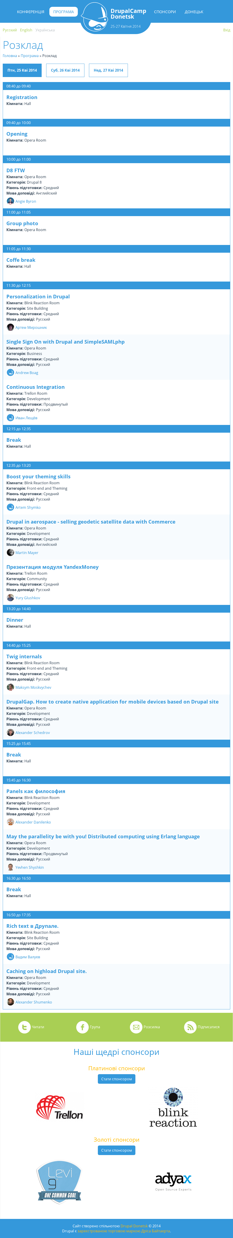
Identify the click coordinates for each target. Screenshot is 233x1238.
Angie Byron (25, 201)
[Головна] (94, 29)
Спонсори (165, 11)
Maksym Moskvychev (33, 687)
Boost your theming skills (38, 476)
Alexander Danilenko (33, 822)
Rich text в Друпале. (32, 925)
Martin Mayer (26, 552)
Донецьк (194, 11)
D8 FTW (15, 170)
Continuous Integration (35, 386)
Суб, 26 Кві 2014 (65, 70)
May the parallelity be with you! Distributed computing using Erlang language (103, 836)
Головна (10, 55)
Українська (45, 29)
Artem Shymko (28, 507)
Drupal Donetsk (134, 1225)
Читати (38, 1026)
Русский (10, 29)
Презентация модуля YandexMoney (52, 566)
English (26, 29)
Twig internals (24, 656)
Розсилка (152, 1026)
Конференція (30, 11)
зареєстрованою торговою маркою (109, 1230)
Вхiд (226, 29)
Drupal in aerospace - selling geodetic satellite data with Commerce (90, 521)
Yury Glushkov (27, 597)
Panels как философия (35, 791)
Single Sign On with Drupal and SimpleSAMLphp (65, 341)
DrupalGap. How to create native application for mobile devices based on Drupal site (112, 701)
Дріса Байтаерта (155, 1230)
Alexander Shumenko (33, 1002)
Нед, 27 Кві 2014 (108, 70)
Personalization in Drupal (38, 296)
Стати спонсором (116, 1078)
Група (95, 1026)
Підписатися (209, 1026)
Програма (63, 11)
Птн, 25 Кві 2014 (22, 70)
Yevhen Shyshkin (29, 867)
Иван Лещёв (26, 417)
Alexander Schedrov (32, 732)
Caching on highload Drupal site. (46, 971)
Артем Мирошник (31, 327)
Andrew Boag (26, 372)
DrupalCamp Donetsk (128, 13)
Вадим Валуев (27, 956)
